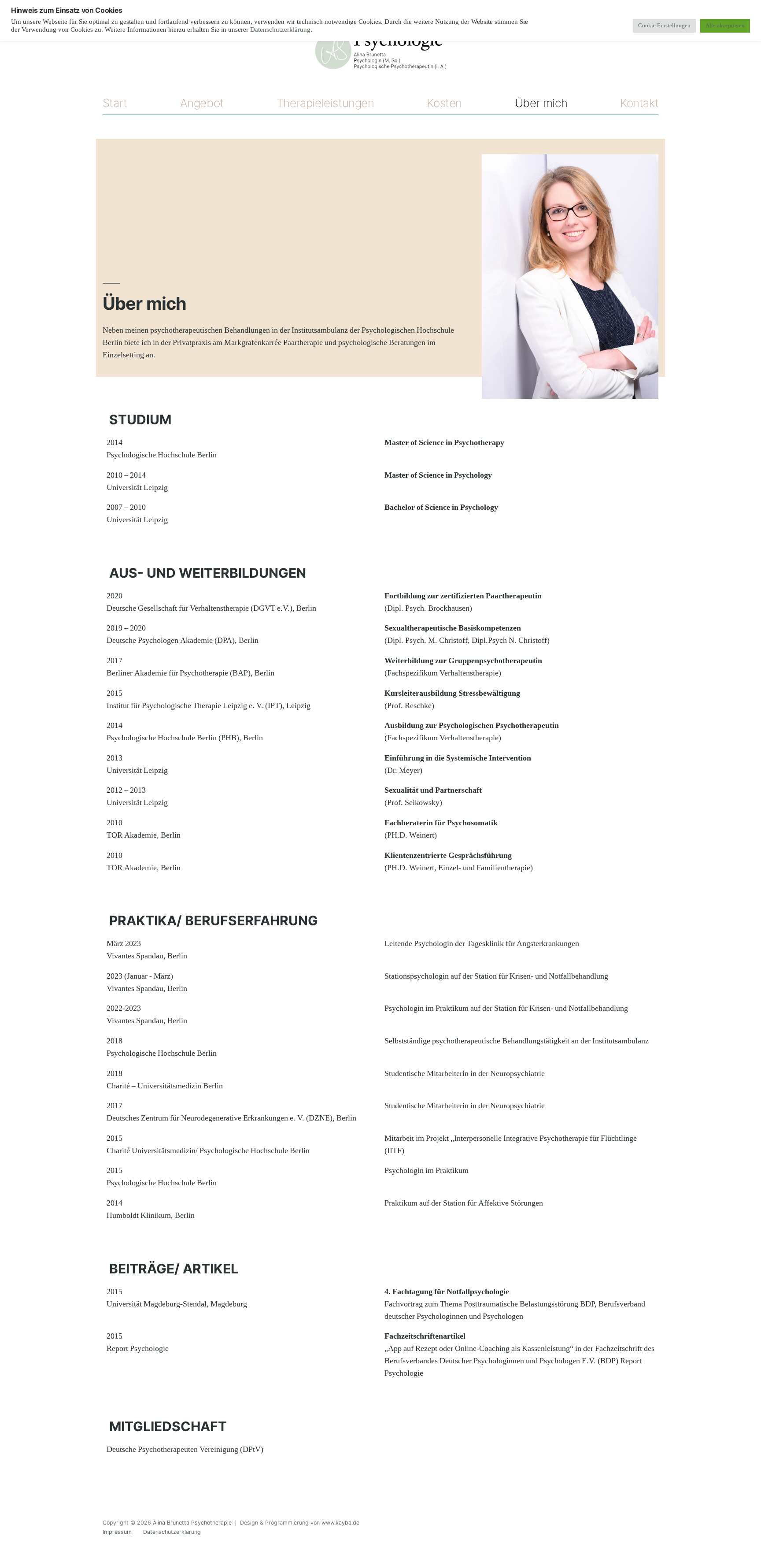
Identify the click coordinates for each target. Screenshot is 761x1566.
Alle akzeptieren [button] (725, 25)
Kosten (444, 103)
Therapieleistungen (325, 103)
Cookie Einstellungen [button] (664, 25)
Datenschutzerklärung (172, 1532)
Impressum (117, 1532)
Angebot (202, 103)
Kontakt (639, 103)
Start (115, 103)
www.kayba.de (340, 1522)
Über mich (541, 103)
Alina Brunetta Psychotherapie (192, 1522)
